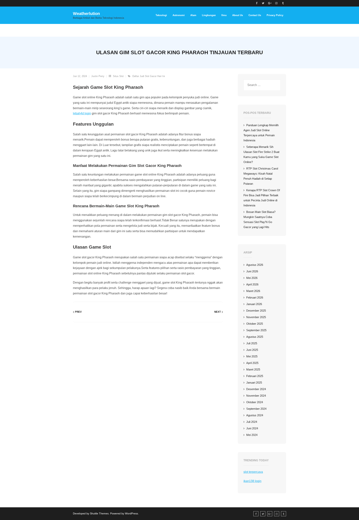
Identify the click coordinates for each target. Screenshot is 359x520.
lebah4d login (82, 113)
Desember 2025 (256, 310)
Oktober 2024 (254, 402)
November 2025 (256, 317)
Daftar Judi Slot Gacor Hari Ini (148, 76)
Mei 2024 (251, 434)
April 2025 (252, 362)
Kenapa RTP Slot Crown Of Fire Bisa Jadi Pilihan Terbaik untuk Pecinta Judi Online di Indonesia (261, 198)
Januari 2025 (254, 382)
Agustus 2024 (254, 415)
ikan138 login (252, 481)
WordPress (131, 513)
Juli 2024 (251, 421)
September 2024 (256, 408)
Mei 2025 (251, 356)
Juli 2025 (251, 343)
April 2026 (252, 284)
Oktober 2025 (254, 323)
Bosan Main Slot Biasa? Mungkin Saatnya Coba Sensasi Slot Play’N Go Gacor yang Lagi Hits (259, 219)
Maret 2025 (253, 369)
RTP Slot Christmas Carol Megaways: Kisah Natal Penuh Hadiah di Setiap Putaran (260, 176)
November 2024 (256, 395)
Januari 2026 (254, 304)
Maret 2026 (253, 291)
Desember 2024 (256, 389)
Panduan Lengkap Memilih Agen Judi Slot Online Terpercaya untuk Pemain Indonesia (261, 133)
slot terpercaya (253, 471)
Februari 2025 (254, 376)
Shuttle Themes (99, 513)
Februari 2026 (254, 297)
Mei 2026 (251, 277)
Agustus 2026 (254, 264)
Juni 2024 (252, 428)
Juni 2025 (252, 349)
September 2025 (256, 330)
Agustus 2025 (254, 336)
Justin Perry (97, 76)
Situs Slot (118, 76)
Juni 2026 (252, 271)
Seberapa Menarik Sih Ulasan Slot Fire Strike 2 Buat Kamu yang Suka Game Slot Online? (261, 154)
